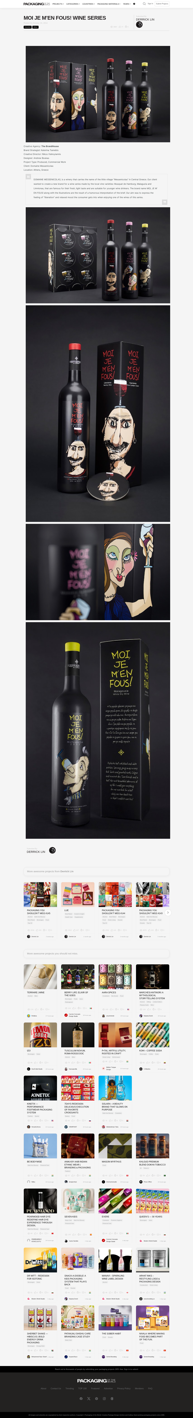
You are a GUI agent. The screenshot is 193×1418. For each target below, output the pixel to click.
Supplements (79, 917)
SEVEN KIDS (70, 1217)
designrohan (73, 1182)
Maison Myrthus (111, 1162)
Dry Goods (114, 996)
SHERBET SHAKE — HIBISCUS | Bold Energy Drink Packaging (37, 1338)
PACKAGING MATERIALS (108, 4)
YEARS (126, 4)
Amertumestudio (111, 1182)
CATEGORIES (72, 4)
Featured (95, 1388)
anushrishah (110, 1016)
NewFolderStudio (37, 1069)
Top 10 (30, 923)
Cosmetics (118, 1113)
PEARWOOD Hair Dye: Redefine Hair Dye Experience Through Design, (39, 1221)
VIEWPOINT (73, 1127)
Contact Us (56, 1388)
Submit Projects (162, 4)
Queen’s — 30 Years (150, 1217)
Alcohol (27, 27)
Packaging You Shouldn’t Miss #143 (151, 911)
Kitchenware (116, 1057)
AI (140, 1168)
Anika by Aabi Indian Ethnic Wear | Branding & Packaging (77, 1165)
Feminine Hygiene (116, 1220)
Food (47, 920)
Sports (37, 1116)
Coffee (151, 1054)
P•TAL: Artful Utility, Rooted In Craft (114, 1052)
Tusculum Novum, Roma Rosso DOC (74, 1052)
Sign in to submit (131, 1369)
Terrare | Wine (36, 992)
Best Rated (31, 920)
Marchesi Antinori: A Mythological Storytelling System (152, 995)
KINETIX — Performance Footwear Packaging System (39, 1108)
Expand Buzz (73, 1356)
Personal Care (44, 1165)
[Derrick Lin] (139, 24)
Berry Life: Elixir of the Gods (76, 994)
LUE (66, 910)
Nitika (33, 1182)
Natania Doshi (148, 1016)
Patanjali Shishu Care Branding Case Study (77, 1335)
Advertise (108, 1388)
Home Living (112, 920)
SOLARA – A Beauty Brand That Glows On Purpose (114, 1107)
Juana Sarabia (73, 1241)
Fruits (75, 999)
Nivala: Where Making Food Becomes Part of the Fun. (152, 1337)
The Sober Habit (111, 1334)
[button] (144, 4)
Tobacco (146, 1168)
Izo (28, 1051)
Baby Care (68, 1220)
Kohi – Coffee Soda (150, 1051)
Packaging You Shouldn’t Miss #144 (113, 911)
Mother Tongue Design (111, 1068)
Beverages (40, 920)
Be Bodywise (34, 1162)
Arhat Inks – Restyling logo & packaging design (149, 1279)
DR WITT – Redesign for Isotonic (38, 1277)
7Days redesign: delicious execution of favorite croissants (76, 1108)
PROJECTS (57, 4)
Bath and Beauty (40, 917)
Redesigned (69, 1002)
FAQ (150, 1388)
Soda (38, 1054)
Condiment (106, 996)
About (43, 1388)
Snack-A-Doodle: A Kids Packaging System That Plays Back (75, 1280)
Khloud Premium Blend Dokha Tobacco (152, 1163)
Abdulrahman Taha (112, 1127)
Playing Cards (144, 1005)
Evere (105, 1217)
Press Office (148, 1182)
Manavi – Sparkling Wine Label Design (113, 1277)
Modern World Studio (150, 1241)
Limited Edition (157, 1002)
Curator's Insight (79, 914)
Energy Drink (40, 1346)
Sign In (150, 4)
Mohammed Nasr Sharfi (39, 1356)
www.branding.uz (149, 1299)
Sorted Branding (111, 1356)
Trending (70, 1388)
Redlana (34, 1016)
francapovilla (73, 1069)
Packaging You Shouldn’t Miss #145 (38, 911)
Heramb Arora (36, 1127)
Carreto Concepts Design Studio (74, 1015)
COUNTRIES (87, 4)
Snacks (120, 920)
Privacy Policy (124, 1388)
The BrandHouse (50, 146)
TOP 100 (82, 1388)
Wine (35, 27)
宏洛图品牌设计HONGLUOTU (37, 1240)
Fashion (30, 1116)
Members (139, 1388)
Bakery (67, 1116)
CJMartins (147, 1069)
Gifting (149, 1002)
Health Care (68, 917)
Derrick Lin (145, 19)
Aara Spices (109, 992)
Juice (81, 999)
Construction (144, 1285)
